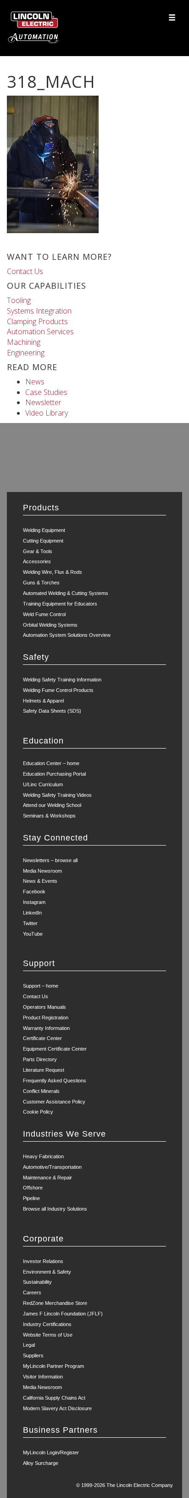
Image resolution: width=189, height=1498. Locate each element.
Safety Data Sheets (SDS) (52, 711)
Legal (29, 1345)
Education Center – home (51, 763)
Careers (32, 1292)
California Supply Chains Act (54, 1398)
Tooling (19, 300)
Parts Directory (40, 1059)
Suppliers (33, 1355)
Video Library (46, 413)
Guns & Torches (41, 582)
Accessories (37, 561)
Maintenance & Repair (47, 1177)
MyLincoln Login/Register (51, 1452)
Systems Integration (39, 311)
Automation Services (40, 331)
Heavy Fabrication (43, 1156)
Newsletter (43, 402)
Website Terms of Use (47, 1335)
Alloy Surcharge (40, 1463)
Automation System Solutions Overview (67, 635)
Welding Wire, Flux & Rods (52, 572)
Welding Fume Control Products (58, 690)
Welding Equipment (44, 530)
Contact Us (25, 271)
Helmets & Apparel (43, 700)
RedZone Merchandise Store (55, 1303)
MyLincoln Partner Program (53, 1366)
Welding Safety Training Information (62, 679)
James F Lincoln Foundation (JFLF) (63, 1313)
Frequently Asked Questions (54, 1080)
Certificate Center (42, 1038)
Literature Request (43, 1070)
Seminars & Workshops (49, 815)
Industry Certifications (47, 1324)
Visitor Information (43, 1376)
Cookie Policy (38, 1112)
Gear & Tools (37, 551)
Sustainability (37, 1282)
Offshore (33, 1187)
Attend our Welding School (52, 805)
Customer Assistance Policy (54, 1101)
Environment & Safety (47, 1272)
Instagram (34, 902)
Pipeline (31, 1198)
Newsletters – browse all (50, 860)
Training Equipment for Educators (60, 603)
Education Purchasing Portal (54, 774)
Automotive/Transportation (52, 1167)
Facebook (34, 891)
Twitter (30, 923)
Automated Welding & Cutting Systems (65, 593)
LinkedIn (32, 912)
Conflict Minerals (41, 1091)
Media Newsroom (42, 871)
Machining (23, 342)
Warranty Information (46, 1028)
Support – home (40, 986)
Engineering (25, 353)
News (34, 382)
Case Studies (46, 392)
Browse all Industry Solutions (55, 1209)
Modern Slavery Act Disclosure (57, 1408)
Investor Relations (43, 1261)
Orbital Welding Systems (50, 625)
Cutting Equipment (43, 540)
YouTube (33, 934)
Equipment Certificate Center (55, 1049)
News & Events (40, 881)
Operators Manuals (44, 1007)
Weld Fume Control (44, 614)
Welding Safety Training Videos (57, 795)
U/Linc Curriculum (43, 784)
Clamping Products (37, 321)
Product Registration (45, 1017)
